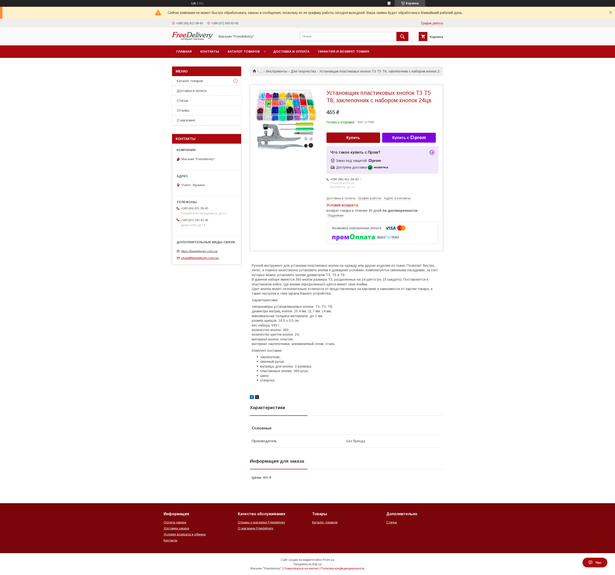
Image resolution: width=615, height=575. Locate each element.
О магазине (186, 120)
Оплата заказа (175, 522)
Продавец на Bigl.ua (307, 564)
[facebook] (252, 398)
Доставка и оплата (291, 51)
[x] (257, 398)
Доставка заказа (176, 528)
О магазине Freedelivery (255, 528)
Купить (353, 138)
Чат (599, 562)
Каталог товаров (244, 51)
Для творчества (303, 71)
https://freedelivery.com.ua (199, 251)
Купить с (400, 138)
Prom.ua (328, 560)
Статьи (182, 101)
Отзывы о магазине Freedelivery (261, 522)
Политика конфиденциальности (342, 568)
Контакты (209, 51)
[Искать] (402, 36)
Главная (184, 51)
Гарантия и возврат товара (343, 51)
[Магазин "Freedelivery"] (192, 39)
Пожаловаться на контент (301, 568)
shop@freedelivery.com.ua (200, 258)
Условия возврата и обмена (185, 534)
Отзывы (183, 110)
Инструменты (276, 71)
